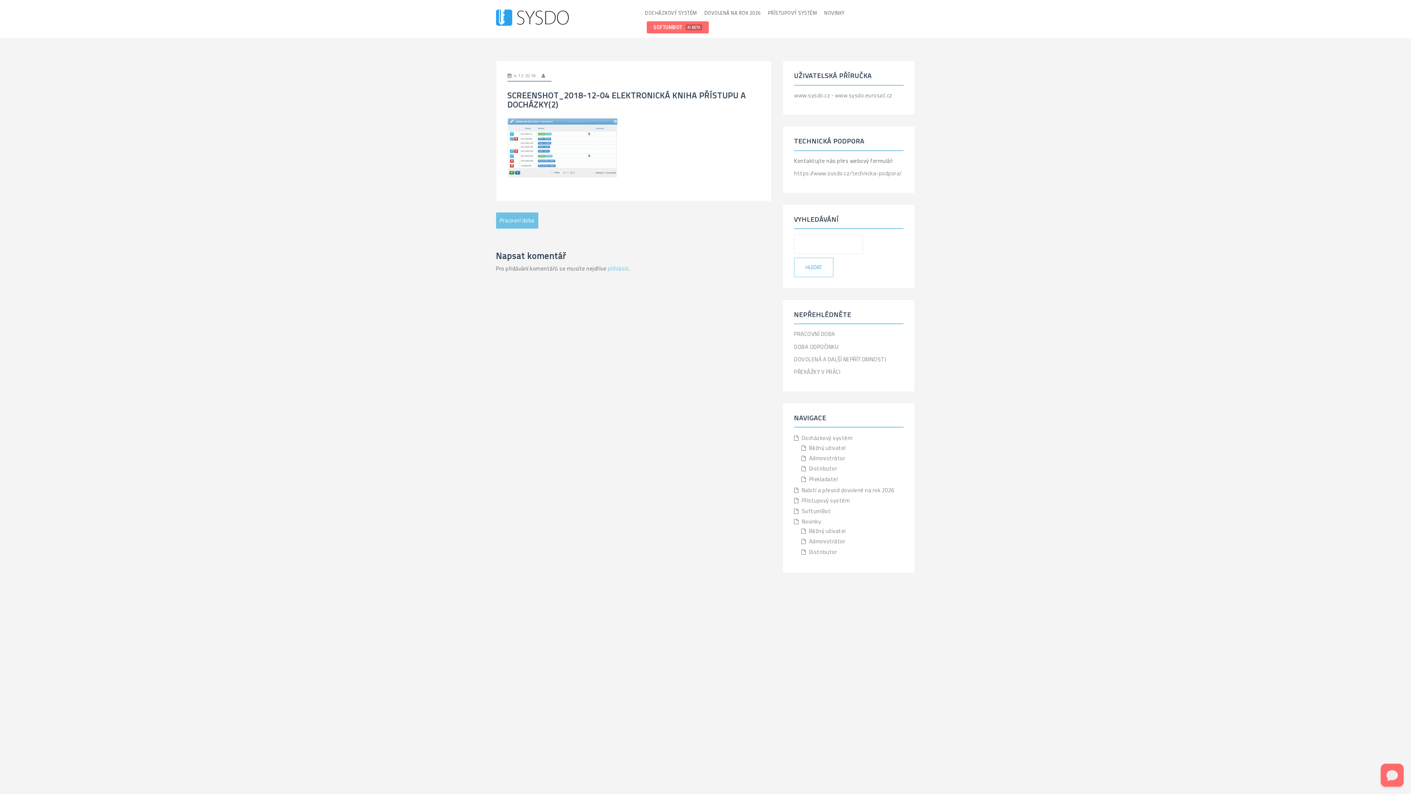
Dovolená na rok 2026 (732, 13)
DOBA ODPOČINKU (816, 347)
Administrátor (827, 458)
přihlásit (618, 268)
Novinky (834, 13)
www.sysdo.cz (813, 95)
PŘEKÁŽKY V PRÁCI (817, 372)
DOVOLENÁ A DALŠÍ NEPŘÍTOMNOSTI (840, 359)
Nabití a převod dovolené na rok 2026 (848, 490)
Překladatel (823, 479)
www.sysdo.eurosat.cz (864, 95)
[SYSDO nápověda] (532, 18)
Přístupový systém (792, 13)
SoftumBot (676, 27)
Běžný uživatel (827, 448)
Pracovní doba (517, 220)
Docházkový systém (671, 13)
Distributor (823, 468)
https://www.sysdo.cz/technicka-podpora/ (848, 173)
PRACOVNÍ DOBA (814, 334)
